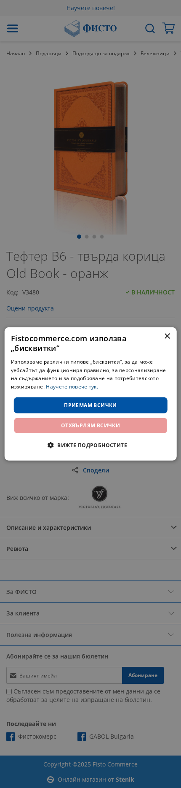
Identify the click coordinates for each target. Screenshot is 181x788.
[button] (90, 445)
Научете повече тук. (72, 386)
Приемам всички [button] (90, 405)
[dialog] (91, 394)
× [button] (167, 336)
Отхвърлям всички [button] (90, 425)
